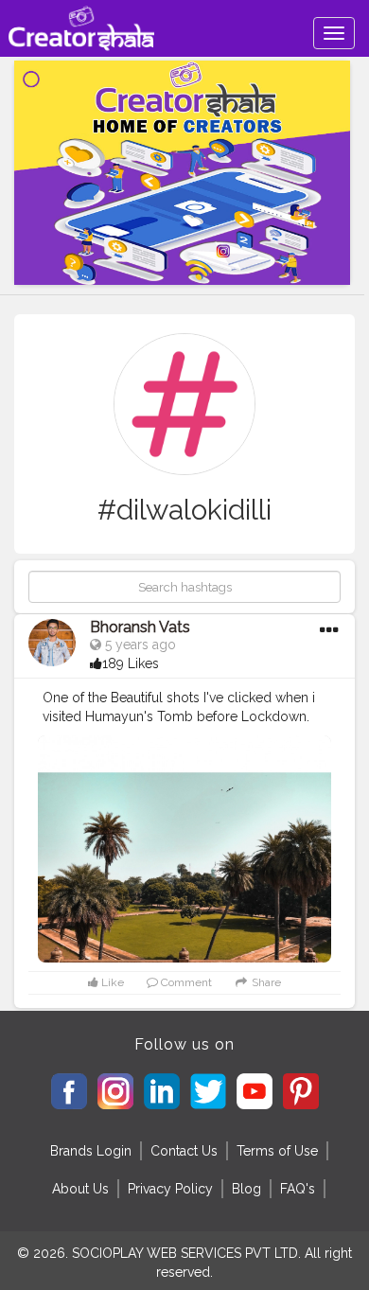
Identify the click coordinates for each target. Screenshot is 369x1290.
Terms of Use (277, 1150)
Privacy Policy (170, 1188)
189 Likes (130, 663)
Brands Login (91, 1150)
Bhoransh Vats (140, 627)
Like (111, 982)
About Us (80, 1188)
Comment (185, 982)
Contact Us (184, 1150)
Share (265, 982)
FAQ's (297, 1188)
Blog (246, 1188)
